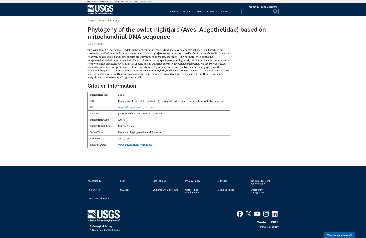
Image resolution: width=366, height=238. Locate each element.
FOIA (123, 181)
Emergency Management (257, 191)
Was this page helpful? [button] (339, 235)
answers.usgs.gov (269, 227)
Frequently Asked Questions (262, 6)
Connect (212, 11)
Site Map (222, 181)
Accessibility (94, 181)
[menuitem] (174, 10)
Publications (95, 20)
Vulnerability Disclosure (165, 190)
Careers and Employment (192, 191)
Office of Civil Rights (98, 198)
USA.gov (124, 190)
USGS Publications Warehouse (135, 144)
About (224, 11)
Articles (113, 20)
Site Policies (159, 181)
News (200, 11)
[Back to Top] (355, 227)
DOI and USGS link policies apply (260, 182)
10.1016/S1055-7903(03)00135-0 (136, 107)
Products (187, 11)
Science (174, 11)
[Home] (100, 13)
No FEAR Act (94, 190)
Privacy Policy (192, 181)
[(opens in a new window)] (240, 213)
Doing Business (226, 190)
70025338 (123, 138)
